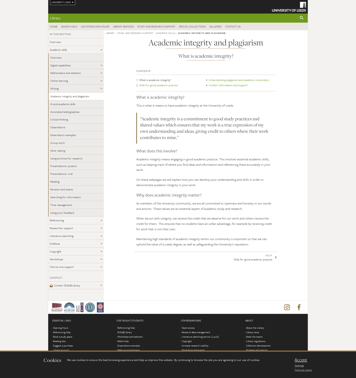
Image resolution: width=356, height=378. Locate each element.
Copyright (55, 251)
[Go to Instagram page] (287, 307)
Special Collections (192, 26)
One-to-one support (62, 267)
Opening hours (60, 328)
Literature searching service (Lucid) (200, 337)
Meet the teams (254, 337)
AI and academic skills (62, 104)
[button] (301, 18)
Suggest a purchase (63, 345)
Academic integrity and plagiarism (69, 96)
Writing (54, 88)
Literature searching (61, 236)
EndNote (55, 244)
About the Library (255, 328)
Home (53, 26)
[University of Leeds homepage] (289, 7)
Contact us (232, 26)
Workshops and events (193, 350)
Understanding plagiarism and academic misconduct (239, 80)
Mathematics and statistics (65, 73)
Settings (299, 365)
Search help (69, 26)
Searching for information (65, 197)
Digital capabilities (60, 65)
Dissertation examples (63, 135)
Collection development (258, 345)
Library (55, 17)
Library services (123, 26)
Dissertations (57, 127)
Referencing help (61, 332)
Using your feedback (62, 213)
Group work (57, 143)
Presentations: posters (63, 166)
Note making (57, 150)
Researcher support (61, 228)
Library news (252, 332)
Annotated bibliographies (65, 112)
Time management (61, 205)
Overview (55, 42)
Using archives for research (66, 158)
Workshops (56, 259)
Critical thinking (59, 119)
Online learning (59, 81)
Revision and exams (61, 189)
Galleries (215, 26)
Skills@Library (124, 332)
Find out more (303, 370)
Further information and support (228, 85)
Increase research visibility (195, 345)
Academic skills (58, 50)
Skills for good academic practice (158, 85)
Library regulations (255, 341)
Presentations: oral (61, 174)
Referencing (57, 220)
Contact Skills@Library (67, 285)
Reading (54, 181)
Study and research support (156, 26)
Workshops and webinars (130, 337)
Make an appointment (128, 350)
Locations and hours (95, 26)
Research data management (196, 332)
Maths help (123, 341)
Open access (188, 328)
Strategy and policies (256, 350)
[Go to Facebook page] (299, 307)
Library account (61, 350)
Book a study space (62, 337)
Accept (301, 360)
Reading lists (59, 341)
